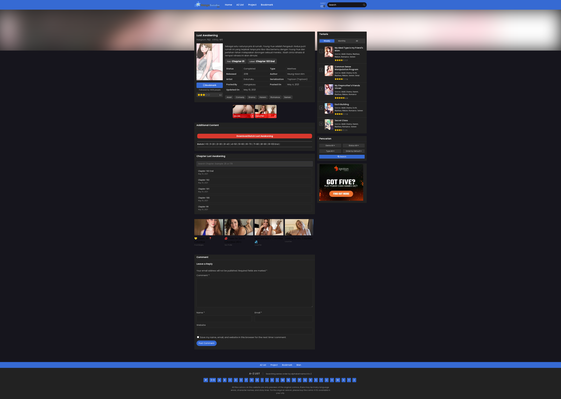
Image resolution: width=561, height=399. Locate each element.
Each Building (342, 104)
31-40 (226, 144)
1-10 (206, 144)
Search (342, 156)
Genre (329, 145)
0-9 (213, 380)
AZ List (263, 364)
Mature (337, 57)
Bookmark (287, 364)
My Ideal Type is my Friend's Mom (349, 49)
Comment (202, 275)
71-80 (256, 144)
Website (201, 325)
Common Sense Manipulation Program (346, 68)
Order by (353, 151)
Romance (275, 97)
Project (274, 364)
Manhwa (356, 54)
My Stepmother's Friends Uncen (347, 87)
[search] (364, 5)
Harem (263, 97)
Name (200, 312)
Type (329, 151)
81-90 (263, 144)
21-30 (219, 144)
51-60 (241, 144)
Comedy (240, 97)
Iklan (299, 364)
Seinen (287, 97)
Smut (357, 76)
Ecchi (355, 73)
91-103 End (273, 144)
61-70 (249, 144)
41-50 (234, 144)
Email (258, 312)
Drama (252, 97)
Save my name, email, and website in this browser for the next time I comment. (243, 337)
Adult (229, 97)
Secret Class (341, 120)
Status (353, 145)
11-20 (212, 144)
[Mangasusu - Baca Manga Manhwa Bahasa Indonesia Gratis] (207, 7)
